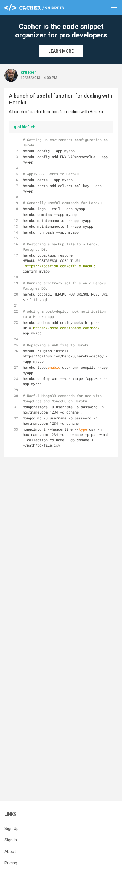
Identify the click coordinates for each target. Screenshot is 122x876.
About (10, 851)
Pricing (10, 863)
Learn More (61, 51)
